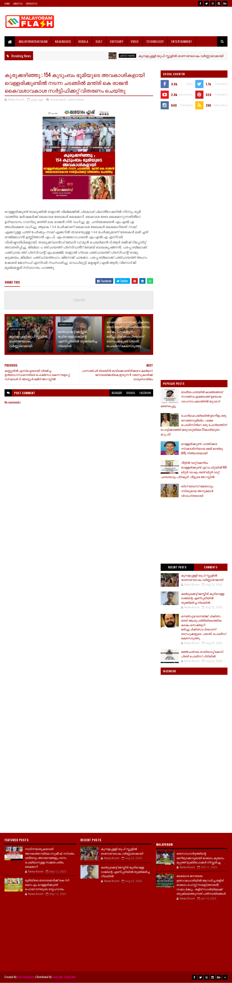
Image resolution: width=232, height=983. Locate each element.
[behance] (224, 3)
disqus (130, 393)
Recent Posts (177, 567)
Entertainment (181, 41)
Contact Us (31, 3)
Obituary (116, 41)
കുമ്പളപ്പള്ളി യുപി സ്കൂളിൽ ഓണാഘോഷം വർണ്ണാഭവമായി (165, 55)
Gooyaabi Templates (64, 977)
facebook (145, 393)
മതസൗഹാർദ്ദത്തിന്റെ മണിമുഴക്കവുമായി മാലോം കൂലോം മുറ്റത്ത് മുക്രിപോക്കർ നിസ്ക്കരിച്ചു (200, 857)
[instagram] (218, 3)
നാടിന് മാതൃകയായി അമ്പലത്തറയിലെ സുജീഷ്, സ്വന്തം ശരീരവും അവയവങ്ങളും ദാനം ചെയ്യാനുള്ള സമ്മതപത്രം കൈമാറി (49, 857)
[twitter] (206, 3)
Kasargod (65, 324)
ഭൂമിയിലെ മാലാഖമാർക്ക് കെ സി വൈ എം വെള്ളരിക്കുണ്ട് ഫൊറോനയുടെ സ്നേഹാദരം (47, 884)
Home (7, 3)
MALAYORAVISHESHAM (33, 41)
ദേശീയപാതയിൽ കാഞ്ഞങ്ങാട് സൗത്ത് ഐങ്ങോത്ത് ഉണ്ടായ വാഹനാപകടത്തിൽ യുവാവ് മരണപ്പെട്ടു (192, 398)
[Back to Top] (224, 977)
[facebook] (200, 3)
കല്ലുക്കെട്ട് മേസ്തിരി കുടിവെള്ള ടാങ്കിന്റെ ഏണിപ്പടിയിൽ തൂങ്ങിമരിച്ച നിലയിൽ (77, 338)
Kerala (83, 41)
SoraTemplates (25, 977)
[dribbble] (212, 3)
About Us (17, 3)
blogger (117, 393)
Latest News (111, 55)
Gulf (99, 41)
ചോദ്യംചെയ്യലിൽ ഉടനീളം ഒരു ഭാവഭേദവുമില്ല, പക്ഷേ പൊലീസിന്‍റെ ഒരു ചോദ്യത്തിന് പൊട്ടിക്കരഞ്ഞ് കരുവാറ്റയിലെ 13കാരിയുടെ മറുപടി (194, 424)
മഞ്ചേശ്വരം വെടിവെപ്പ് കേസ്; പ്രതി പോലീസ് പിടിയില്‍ (202, 653)
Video (135, 41)
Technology (155, 41)
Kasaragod (63, 41)
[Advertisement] (145, 21)
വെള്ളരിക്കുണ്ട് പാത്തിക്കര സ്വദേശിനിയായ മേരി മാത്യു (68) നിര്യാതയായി (202, 448)
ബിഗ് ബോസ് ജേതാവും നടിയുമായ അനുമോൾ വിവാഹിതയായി (197, 491)
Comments (210, 567)
